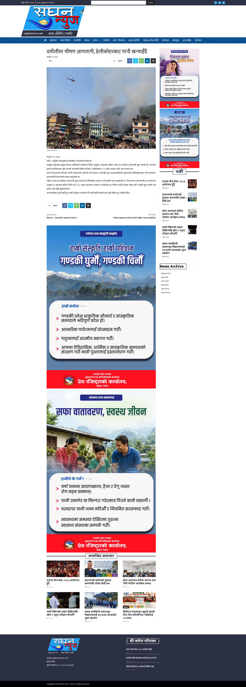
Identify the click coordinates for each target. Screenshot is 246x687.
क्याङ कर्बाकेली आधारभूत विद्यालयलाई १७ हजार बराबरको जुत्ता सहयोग (100, 614)
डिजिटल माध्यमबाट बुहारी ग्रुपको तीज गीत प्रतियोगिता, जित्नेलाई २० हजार (139, 614)
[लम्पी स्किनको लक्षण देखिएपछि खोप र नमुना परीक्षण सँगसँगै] (63, 600)
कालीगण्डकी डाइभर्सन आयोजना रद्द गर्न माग (141, 658)
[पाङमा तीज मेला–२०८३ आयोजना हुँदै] (63, 569)
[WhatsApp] (141, 60)
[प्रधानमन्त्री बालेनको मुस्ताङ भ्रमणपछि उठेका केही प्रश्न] (101, 569)
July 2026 (164, 277)
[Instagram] (219, 2)
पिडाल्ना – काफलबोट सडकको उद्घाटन (62, 218)
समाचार (49, 576)
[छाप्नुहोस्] (153, 60)
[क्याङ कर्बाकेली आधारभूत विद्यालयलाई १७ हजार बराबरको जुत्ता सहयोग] (101, 600)
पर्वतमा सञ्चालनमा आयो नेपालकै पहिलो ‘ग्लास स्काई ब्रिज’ (134, 218)
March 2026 (165, 292)
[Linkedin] (147, 60)
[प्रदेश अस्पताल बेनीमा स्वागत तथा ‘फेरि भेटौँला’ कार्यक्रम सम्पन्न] (139, 569)
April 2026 (165, 288)
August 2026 (166, 273)
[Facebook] (215, 2)
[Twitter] (223, 2)
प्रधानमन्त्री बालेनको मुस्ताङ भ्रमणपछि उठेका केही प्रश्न (98, 582)
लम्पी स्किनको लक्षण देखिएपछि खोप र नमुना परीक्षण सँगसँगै (62, 613)
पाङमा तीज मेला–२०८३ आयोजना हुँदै (63, 582)
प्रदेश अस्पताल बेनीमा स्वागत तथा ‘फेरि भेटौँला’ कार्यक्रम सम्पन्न (139, 582)
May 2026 (165, 284)
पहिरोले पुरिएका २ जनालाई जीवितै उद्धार (140, 666)
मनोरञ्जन (126, 607)
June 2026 (165, 281)
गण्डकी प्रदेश (127, 576)
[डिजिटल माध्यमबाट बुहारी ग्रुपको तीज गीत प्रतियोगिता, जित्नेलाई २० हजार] (139, 600)
